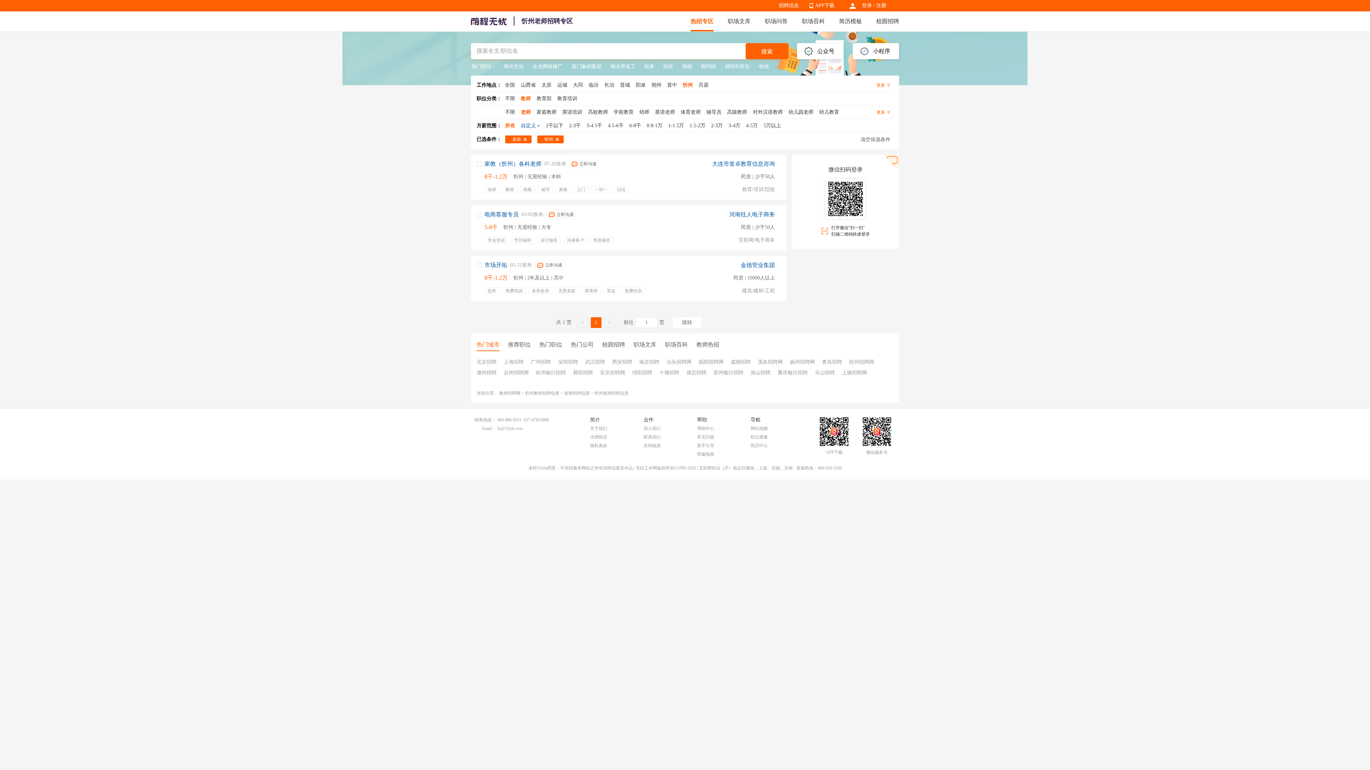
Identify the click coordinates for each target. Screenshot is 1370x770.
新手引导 (705, 445)
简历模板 (850, 21)
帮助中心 (705, 428)
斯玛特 (708, 66)
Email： (489, 428)
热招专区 (702, 21)
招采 (668, 66)
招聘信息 (789, 5)
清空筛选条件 (875, 139)
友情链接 (652, 445)
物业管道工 (622, 66)
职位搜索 (759, 437)
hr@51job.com (510, 428)
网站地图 (759, 428)
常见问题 (705, 437)
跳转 (687, 322)
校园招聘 (887, 21)
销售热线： (485, 419)
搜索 (767, 51)
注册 (881, 5)
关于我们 (598, 428)
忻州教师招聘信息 (542, 393)
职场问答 (776, 21)
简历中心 (759, 445)
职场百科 (813, 21)
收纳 (764, 66)
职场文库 (739, 21)
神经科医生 (737, 66)
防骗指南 (705, 454)
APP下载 (824, 5)
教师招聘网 (510, 393)
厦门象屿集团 (587, 66)
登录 (867, 5)
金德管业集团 (758, 265)
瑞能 (687, 66)
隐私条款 (598, 445)
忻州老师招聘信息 (611, 393)
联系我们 (652, 437)
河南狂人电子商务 (752, 214)
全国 (510, 85)
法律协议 (598, 437)
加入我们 (652, 428)
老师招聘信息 (577, 393)
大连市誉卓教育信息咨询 (743, 164)
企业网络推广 (548, 66)
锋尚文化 (514, 66)
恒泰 (649, 66)
